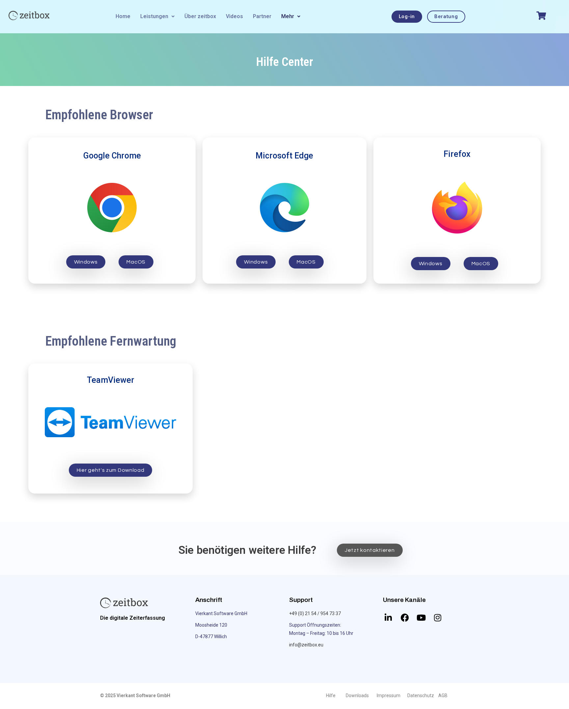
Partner (262, 16)
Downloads (357, 695)
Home (123, 16)
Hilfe (331, 695)
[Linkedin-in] (388, 618)
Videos (234, 16)
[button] (157, 16)
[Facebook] (404, 618)
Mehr (287, 16)
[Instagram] (437, 618)
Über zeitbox (200, 16)
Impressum (388, 695)
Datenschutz (420, 695)
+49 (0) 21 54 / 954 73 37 (315, 613)
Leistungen (154, 16)
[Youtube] (421, 618)
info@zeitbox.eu (306, 644)
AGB (442, 695)
